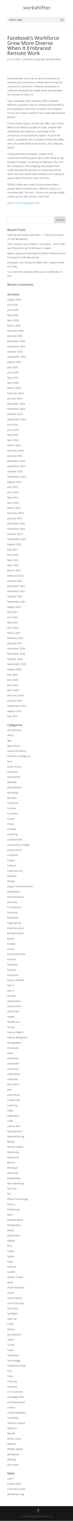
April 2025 (13, 382)
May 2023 (12, 497)
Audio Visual (14, 766)
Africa (10, 735)
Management (14, 1131)
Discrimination (15, 896)
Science (11, 1266)
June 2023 (13, 492)
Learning (12, 1105)
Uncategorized (15, 1397)
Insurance (13, 1068)
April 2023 (13, 502)
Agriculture (13, 745)
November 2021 (16, 591)
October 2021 (15, 596)
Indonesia (13, 1058)
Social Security (15, 1303)
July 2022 (12, 549)
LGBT (10, 1120)
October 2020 (15, 659)
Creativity (12, 855)
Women (11, 1443)
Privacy (11, 1204)
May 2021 (12, 622)
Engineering (14, 923)
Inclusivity (13, 1048)
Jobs (9, 1089)
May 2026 (12, 315)
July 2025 (12, 367)
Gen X (10, 985)
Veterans (12, 1428)
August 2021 (14, 607)
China (10, 824)
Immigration (14, 1042)
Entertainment (15, 928)
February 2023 (15, 513)
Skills (10, 1282)
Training (12, 1381)
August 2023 (14, 481)
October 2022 (15, 534)
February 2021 (15, 638)
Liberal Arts (13, 1126)
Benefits (11, 782)
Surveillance (14, 1334)
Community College (18, 844)
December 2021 (16, 586)
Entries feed (14, 1483)
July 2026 (12, 304)
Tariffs (10, 1344)
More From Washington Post (23, 203)
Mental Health (15, 1146)
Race (10, 1214)
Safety (10, 1251)
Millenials (12, 1173)
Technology (13, 1360)
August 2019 (14, 711)
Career (11, 818)
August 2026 (14, 299)
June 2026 (13, 309)
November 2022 (16, 528)
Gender (11, 995)
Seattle (11, 1272)
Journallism (13, 1094)
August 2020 (14, 669)
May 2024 (12, 434)
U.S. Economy (15, 1391)
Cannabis (12, 813)
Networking (13, 1178)
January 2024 (14, 455)
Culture (11, 865)
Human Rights (15, 1032)
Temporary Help (16, 1365)
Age (9, 740)
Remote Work (53, 59)
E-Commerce (14, 907)
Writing (11, 1459)
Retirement (13, 1235)
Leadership (13, 1100)
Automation (14, 777)
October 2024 (15, 414)
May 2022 (12, 560)
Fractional (13, 975)
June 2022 (13, 554)
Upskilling (13, 1417)
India (10, 1053)
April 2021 (13, 627)
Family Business (16, 954)
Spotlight (12, 1313)
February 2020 (15, 695)
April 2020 (13, 690)
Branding (12, 792)
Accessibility (14, 730)
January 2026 (14, 335)
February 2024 (15, 450)
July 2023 (12, 487)
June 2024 (13, 429)
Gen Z (10, 990)
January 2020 (14, 700)
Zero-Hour (13, 1464)
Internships (13, 1074)
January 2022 (14, 580)
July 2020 (12, 674)
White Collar (14, 1438)
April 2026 (13, 320)
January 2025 (14, 398)
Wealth (11, 1433)
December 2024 (16, 403)
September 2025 (16, 356)
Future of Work (15, 980)
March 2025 (14, 388)
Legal (10, 1110)
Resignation (14, 1225)
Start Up (12, 1318)
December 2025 (16, 341)
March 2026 (14, 325)
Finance (11, 969)
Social (10, 1292)
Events (11, 949)
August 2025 (14, 362)
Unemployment (16, 1402)
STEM (10, 1324)
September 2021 (16, 601)
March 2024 (14, 445)
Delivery (11, 876)
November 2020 (16, 653)
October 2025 (15, 351)
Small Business (15, 1287)
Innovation (13, 1063)
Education (13, 917)
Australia (12, 771)
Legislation (13, 1115)
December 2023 (16, 461)
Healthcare (13, 1021)
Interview (12, 1079)
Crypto (11, 860)
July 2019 (12, 716)
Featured (39, 59)
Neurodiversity (15, 1183)
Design (11, 881)
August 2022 (14, 544)
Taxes (10, 1350)
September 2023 (16, 476)
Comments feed (16, 1489)
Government (14, 1006)
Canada (11, 808)
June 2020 (13, 679)
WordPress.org (15, 1494)
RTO (9, 1245)
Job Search (13, 1084)
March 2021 (14, 633)
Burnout (12, 797)
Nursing (11, 1188)
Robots (11, 1240)
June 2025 (13, 372)
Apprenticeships (16, 750)
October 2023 (15, 471)
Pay (9, 1193)
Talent (10, 1339)
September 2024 (16, 419)
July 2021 (12, 612)
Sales (10, 1261)
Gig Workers (14, 1001)
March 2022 (14, 570)
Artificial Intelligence (19, 756)
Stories (11, 1329)
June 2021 (13, 617)
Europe (11, 943)
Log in (10, 1478)
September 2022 (16, 539)
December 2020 (16, 648)
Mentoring (13, 1152)
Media (10, 1141)
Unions (11, 1407)
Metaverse (13, 1157)
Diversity (28, 59)
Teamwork (13, 1355)
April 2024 (13, 440)
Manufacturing (15, 1136)
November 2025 (16, 346)
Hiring (10, 1027)
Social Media (14, 1298)
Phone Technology (17, 1199)
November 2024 (16, 408)
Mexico (11, 1162)
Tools (10, 1376)
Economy (12, 912)
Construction (14, 850)
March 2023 (14, 508)
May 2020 (12, 685)
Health (11, 1016)
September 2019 (16, 705)
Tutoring (12, 1386)
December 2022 (16, 523)
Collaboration (15, 839)
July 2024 (12, 424)
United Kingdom (16, 1412)
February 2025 (15, 393)
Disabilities (13, 891)
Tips (9, 1370)
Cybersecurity (15, 870)
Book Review (14, 787)
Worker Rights (15, 1449)
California (12, 803)
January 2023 (14, 518)
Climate (11, 829)
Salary (10, 1256)
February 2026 (15, 330)
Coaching (12, 834)
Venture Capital (16, 1423)
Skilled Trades (15, 1277)
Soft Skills (12, 1308)
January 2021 (14, 643)
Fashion (11, 959)
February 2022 (15, 575)
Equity (10, 938)
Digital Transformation (20, 886)
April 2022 (13, 565)
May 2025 (12, 377)
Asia (9, 761)
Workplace (13, 1454)
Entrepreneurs (15, 933)
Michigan (12, 1167)
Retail (10, 1230)
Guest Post (13, 1011)
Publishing (13, 1209)
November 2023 (16, 466)
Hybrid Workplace (17, 1037)
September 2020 (16, 664)
